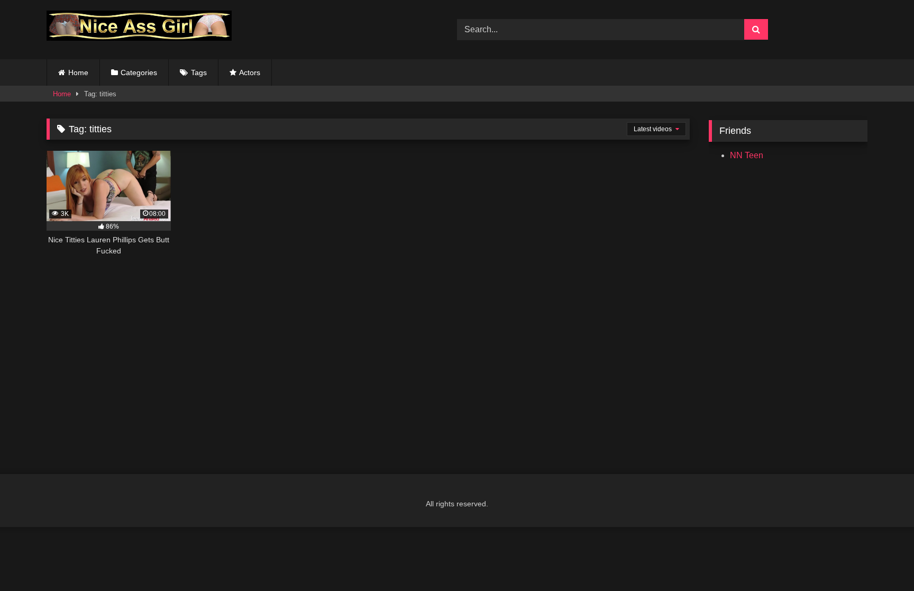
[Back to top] (881, 559)
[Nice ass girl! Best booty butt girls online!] (139, 27)
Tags (199, 72)
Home (78, 72)
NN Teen (746, 155)
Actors (249, 72)
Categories (139, 72)
